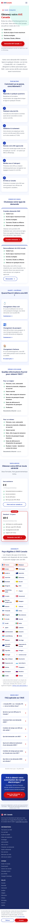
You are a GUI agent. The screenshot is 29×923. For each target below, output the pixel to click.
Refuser (8, 920)
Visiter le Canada (5, 864)
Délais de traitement (6, 837)
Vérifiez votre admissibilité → (20, 685)
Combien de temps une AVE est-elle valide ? (13, 729)
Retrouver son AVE (6, 854)
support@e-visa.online (22, 821)
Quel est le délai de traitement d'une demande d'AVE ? (12, 744)
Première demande (13, 239)
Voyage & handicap (6, 876)
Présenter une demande (7, 847)
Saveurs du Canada (6, 868)
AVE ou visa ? (4, 844)
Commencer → (7, 316)
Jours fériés (4, 873)
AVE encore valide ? (6, 857)
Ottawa (3, 898)
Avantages (4, 839)
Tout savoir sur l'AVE (6, 830)
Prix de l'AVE (4, 832)
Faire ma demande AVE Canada (14, 794)
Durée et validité (5, 834)
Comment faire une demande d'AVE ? (12, 721)
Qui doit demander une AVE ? (12, 736)
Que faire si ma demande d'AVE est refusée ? (12, 760)
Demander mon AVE (14, 537)
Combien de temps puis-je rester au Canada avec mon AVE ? (13, 752)
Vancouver (4, 888)
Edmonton (4, 895)
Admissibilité (4, 842)
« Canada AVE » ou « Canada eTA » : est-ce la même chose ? (13, 705)
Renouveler (10, 279)
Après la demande (6, 849)
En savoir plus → (8, 359)
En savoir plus (21, 916)
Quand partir (4, 866)
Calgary (3, 893)
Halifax (3, 905)
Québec (3, 890)
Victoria (3, 902)
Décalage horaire (5, 871)
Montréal (3, 885)
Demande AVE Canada (12, 44)
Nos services (4, 852)
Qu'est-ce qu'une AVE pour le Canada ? (12, 713)
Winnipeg (3, 900)
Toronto (3, 883)
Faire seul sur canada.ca (14, 504)
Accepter (21, 920)
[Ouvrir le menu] (26, 2)
